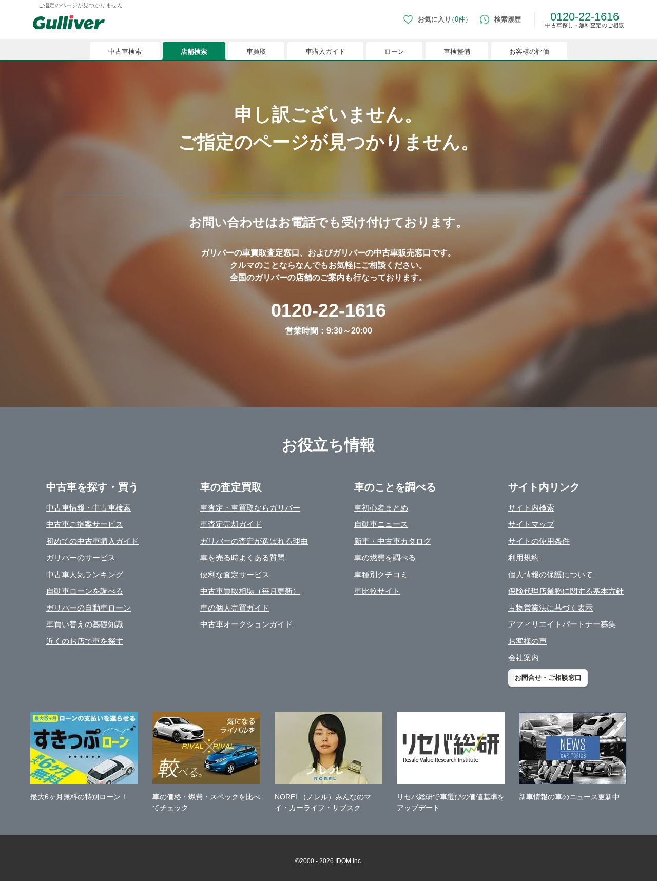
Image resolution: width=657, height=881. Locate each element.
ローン (394, 51)
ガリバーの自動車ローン (88, 607)
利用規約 (523, 557)
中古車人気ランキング (84, 574)
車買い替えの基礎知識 (84, 624)
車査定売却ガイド (231, 524)
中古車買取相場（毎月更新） (250, 590)
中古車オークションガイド (246, 624)
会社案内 (523, 657)
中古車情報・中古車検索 (88, 507)
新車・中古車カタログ (392, 541)
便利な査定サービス (234, 574)
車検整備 (456, 51)
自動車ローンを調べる (84, 590)
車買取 (256, 51)
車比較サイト (377, 590)
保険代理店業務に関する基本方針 (566, 590)
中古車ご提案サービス (84, 524)
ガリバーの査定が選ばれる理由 (254, 541)
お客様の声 (527, 641)
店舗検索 (194, 51)
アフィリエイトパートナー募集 (562, 624)
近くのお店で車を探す (84, 641)
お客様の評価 (529, 51)
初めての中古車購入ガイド (92, 541)
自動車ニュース (381, 524)
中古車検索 (125, 51)
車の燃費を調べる (385, 557)
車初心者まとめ (381, 507)
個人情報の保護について (550, 574)
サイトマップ (531, 524)
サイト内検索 (531, 507)
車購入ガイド (325, 51)
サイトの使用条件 (539, 541)
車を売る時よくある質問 (242, 557)
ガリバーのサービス (80, 557)
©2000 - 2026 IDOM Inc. (328, 861)
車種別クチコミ (381, 574)
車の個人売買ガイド (234, 607)
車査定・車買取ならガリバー (250, 507)
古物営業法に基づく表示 (550, 607)
